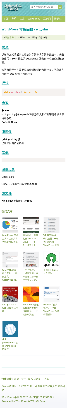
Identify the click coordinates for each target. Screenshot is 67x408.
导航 (13, 18)
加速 (22, 18)
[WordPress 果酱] (13, 10)
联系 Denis (34, 378)
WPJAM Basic (38, 401)
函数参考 (9, 37)
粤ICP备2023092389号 (42, 397)
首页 (5, 18)
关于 (23, 378)
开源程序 (59, 18)
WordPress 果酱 (10, 397)
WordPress (34, 18)
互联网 (47, 18)
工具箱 (45, 378)
